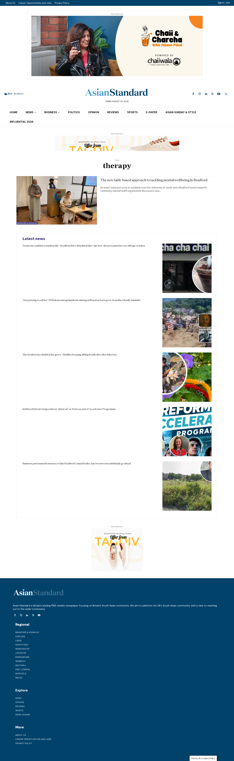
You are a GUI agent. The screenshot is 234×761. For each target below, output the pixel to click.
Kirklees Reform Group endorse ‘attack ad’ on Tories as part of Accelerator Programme (69, 409)
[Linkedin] (206, 94)
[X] (212, 94)
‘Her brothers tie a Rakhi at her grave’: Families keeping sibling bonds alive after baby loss (69, 354)
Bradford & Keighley (27, 223)
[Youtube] (218, 94)
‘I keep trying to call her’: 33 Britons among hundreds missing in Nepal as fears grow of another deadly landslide (81, 300)
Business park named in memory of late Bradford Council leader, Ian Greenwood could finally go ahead (76, 463)
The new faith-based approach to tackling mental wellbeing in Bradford (153, 180)
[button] (226, 94)
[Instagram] (199, 94)
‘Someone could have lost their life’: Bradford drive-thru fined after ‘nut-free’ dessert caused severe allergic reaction (83, 245)
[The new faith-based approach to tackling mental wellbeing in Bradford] (56, 200)
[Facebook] (193, 94)
